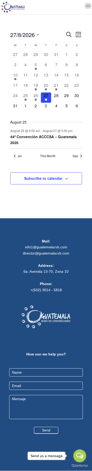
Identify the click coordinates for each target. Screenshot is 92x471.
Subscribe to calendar (43, 178)
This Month (47, 156)
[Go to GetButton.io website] (80, 465)
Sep (75, 156)
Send (46, 430)
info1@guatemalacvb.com (46, 247)
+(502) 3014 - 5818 (46, 290)
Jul (20, 156)
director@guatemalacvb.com (46, 253)
